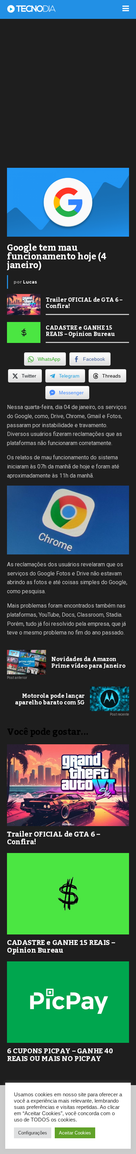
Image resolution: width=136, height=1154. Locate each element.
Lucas (30, 282)
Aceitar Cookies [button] (75, 1132)
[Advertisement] (68, 92)
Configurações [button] (32, 1132)
